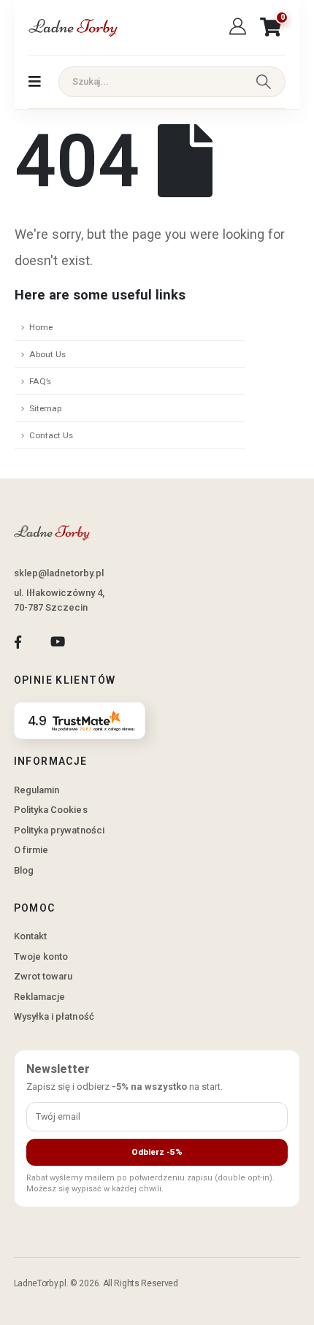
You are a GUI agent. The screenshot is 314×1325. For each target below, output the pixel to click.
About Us (47, 354)
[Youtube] (57, 642)
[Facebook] (18, 642)
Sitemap (45, 408)
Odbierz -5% (157, 1152)
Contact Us (51, 435)
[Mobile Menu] (34, 82)
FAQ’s (40, 381)
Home (41, 327)
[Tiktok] (97, 642)
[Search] (264, 81)
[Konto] (240, 27)
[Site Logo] (72, 27)
